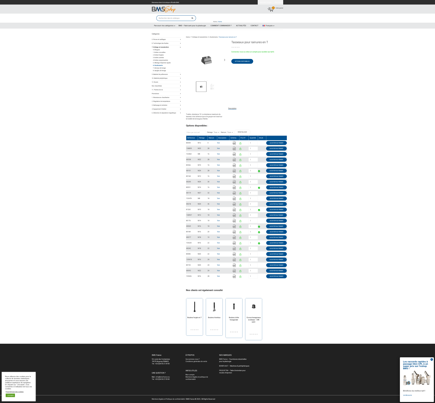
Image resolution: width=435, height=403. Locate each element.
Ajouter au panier (276, 143)
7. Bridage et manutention (199, 37)
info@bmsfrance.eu (163, 377)
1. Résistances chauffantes (160, 97)
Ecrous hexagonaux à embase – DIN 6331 (254, 319)
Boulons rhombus (214, 317)
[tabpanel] (206, 59)
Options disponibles (242, 61)
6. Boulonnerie (213, 37)
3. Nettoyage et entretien (159, 105)
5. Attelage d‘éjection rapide (162, 63)
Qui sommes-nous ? (193, 359)
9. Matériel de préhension (160, 74)
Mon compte (190, 375)
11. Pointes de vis (157, 89)
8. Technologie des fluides (160, 43)
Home (188, 37)
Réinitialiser (242, 132)
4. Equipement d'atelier (159, 109)
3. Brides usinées (158, 58)
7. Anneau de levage (159, 68)
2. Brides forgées (158, 55)
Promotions (155, 93)
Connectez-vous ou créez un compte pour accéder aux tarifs (252, 52)
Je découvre (407, 395)
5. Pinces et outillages (159, 39)
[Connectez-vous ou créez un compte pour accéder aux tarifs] (240, 143)
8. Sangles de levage (159, 71)
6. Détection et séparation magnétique (164, 113)
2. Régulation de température (161, 101)
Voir (218, 143)
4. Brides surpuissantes (160, 60)
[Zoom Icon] (206, 59)
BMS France (223, 359)
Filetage (210, 132)
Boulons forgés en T (194, 317)
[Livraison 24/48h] (259, 171)
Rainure (223, 132)
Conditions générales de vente (196, 361)
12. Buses (155, 82)
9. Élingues (156, 50)
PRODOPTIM (223, 370)
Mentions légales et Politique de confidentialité (168, 399)
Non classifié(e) (157, 86)
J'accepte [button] (10, 395)
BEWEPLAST (223, 366)
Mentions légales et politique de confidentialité (197, 378)
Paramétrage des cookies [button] (15, 392)
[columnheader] (192, 138)
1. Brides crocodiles (159, 52)
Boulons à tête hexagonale (234, 318)
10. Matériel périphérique (159, 78)
